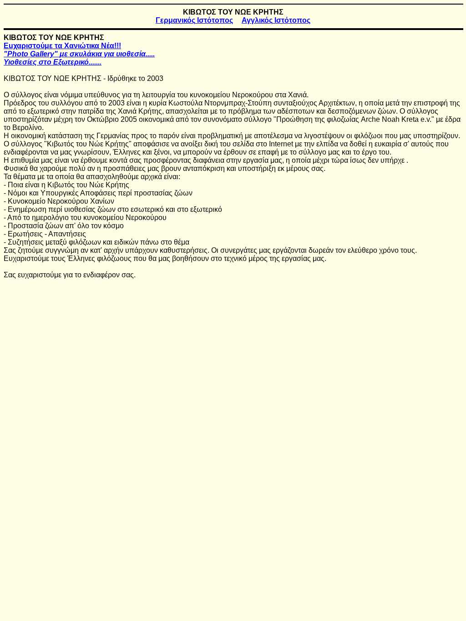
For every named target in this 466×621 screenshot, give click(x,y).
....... (52, 62)
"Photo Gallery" (79, 54)
